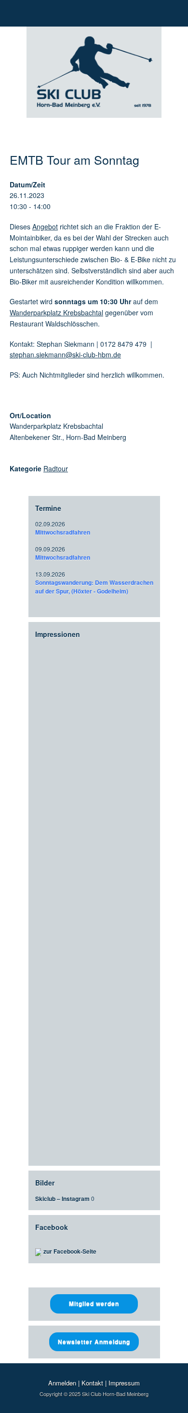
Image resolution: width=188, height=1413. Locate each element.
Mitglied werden (94, 1303)
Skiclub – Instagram (62, 1198)
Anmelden (62, 1382)
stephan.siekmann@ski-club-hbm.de (65, 354)
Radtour (55, 468)
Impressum (124, 1382)
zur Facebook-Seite (69, 1251)
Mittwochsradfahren (62, 532)
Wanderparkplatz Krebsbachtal (56, 312)
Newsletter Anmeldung (94, 1341)
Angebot (45, 226)
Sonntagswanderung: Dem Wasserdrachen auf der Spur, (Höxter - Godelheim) (94, 586)
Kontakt (92, 1382)
